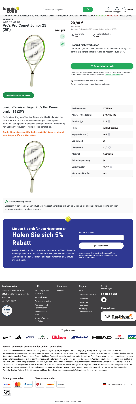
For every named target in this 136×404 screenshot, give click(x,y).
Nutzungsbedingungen (87, 255)
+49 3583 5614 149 (20, 2)
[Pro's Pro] (60, 30)
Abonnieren (103, 245)
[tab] (18, 95)
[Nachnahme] (7, 392)
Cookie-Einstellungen (104, 287)
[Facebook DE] (104, 299)
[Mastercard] (17, 384)
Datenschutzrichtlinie (86, 257)
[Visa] (7, 384)
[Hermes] (60, 384)
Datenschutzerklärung (113, 75)
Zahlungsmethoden (43, 301)
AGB (81, 291)
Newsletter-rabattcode (104, 255)
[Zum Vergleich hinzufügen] (62, 44)
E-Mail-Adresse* (86, 232)
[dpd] (39, 384)
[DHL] (50, 384)
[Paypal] (28, 384)
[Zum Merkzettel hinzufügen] (62, 36)
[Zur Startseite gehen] (11, 9)
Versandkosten (41, 297)
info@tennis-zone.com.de (18, 294)
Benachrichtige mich (104, 66)
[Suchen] (88, 9)
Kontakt (60, 291)
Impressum (83, 298)
